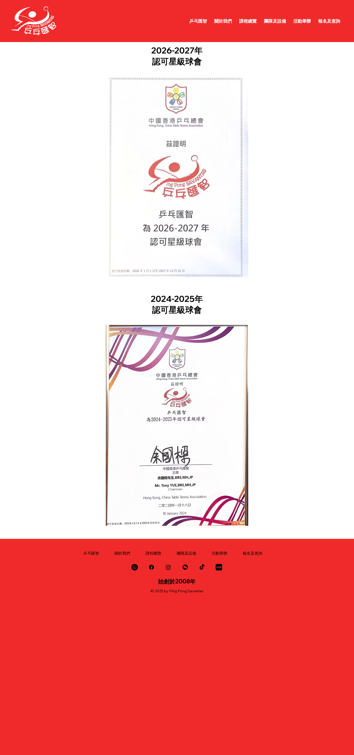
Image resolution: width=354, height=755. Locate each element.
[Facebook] (151, 567)
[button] (185, 567)
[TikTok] (202, 567)
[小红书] (219, 567)
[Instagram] (168, 567)
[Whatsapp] (134, 567)
